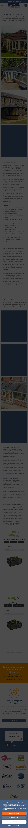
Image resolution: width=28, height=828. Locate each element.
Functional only (14, 817)
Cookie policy (10, 825)
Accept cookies (14, 813)
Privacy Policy (16, 825)
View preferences (14, 822)
